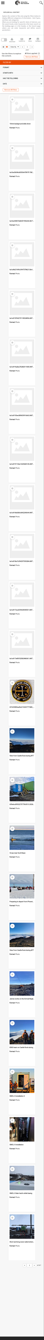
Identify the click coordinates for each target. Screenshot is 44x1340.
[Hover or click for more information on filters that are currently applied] (39, 53)
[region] (22, 76)
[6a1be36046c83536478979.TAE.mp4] (22, 157)
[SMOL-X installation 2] (22, 1081)
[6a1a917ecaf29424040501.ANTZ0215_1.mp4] (22, 594)
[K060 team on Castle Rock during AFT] (22, 1032)
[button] (22, 40)
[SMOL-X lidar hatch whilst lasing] (22, 1178)
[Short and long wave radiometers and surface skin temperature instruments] (22, 1226)
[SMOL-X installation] (22, 1129)
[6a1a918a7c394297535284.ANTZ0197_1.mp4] (22, 546)
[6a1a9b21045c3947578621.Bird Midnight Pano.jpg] (22, 254)
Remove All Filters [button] (32, 57)
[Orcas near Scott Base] (22, 837)
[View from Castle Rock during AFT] (22, 740)
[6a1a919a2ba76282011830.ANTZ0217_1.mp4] (22, 351)
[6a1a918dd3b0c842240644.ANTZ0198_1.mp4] (22, 497)
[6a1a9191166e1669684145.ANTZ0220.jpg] (22, 449)
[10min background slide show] (22, 108)
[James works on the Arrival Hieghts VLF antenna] (22, 983)
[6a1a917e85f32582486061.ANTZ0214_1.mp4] (22, 643)
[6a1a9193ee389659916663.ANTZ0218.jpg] (22, 400)
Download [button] (12, 39)
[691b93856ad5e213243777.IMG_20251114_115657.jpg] (22, 692)
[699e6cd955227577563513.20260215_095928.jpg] (22, 789)
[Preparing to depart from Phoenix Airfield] (22, 886)
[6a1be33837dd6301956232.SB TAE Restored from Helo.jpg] (22, 205)
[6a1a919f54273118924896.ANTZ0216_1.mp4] (22, 303)
